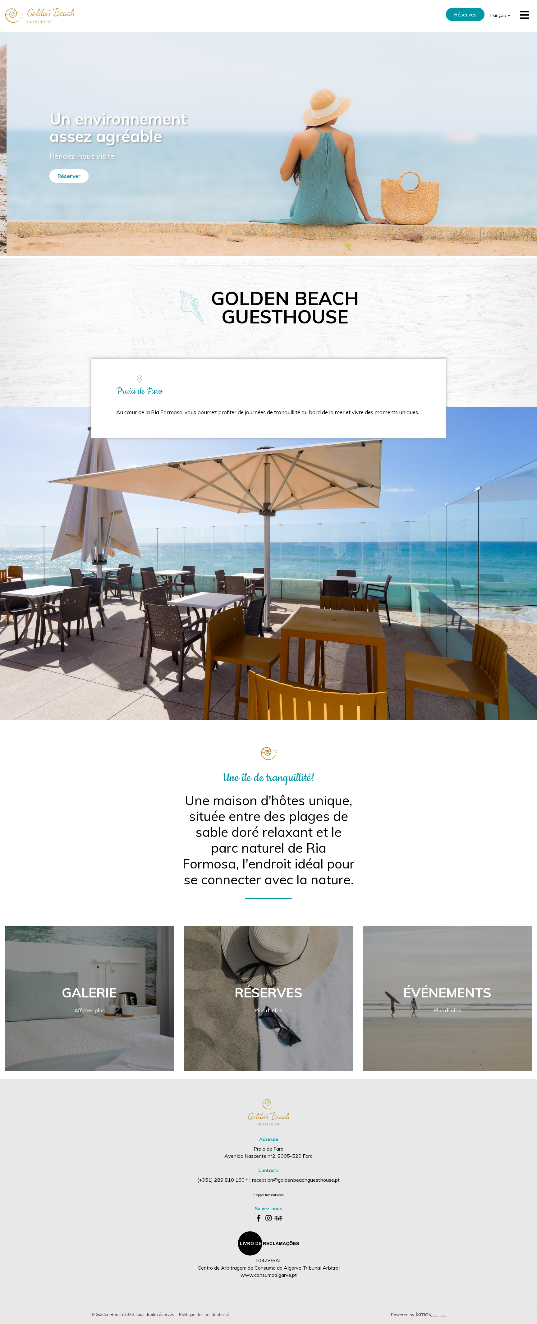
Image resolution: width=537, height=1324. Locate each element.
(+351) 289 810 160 (221, 1180)
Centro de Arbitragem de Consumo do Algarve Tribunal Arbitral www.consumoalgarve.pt (269, 1271)
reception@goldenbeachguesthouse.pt (296, 1180)
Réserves (465, 14)
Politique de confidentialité (204, 1314)
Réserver (68, 176)
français (499, 15)
